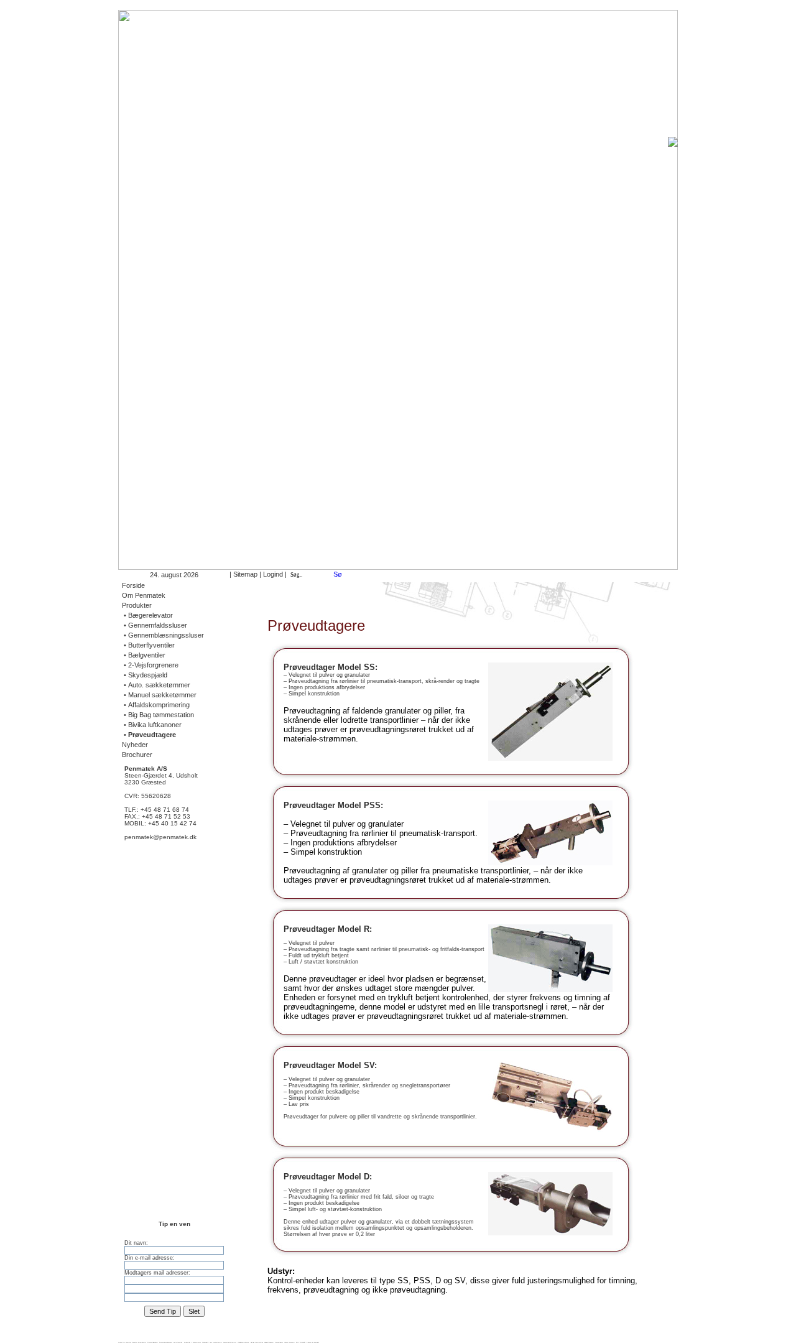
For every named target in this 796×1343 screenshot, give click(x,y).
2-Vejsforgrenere (196, 1342)
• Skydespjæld (144, 675)
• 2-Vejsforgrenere (150, 665)
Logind (273, 574)
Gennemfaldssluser (152, 1342)
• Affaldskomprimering (156, 705)
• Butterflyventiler (148, 645)
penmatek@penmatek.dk (160, 837)
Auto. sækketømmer (216, 1342)
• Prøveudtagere (149, 734)
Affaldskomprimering (243, 1342)
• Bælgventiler (143, 655)
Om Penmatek (143, 595)
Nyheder (135, 744)
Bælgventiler (187, 1342)
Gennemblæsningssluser (165, 1342)
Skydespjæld (205, 1342)
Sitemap (245, 574)
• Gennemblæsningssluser (163, 635)
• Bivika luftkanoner (152, 724)
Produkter (137, 605)
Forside (133, 585)
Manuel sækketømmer (229, 1342)
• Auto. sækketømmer (156, 685)
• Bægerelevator (147, 615)
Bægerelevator (142, 1342)
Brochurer (137, 754)
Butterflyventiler (178, 1342)
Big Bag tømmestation (257, 1342)
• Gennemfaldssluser (154, 625)
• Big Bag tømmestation (158, 714)
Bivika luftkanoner (269, 1342)
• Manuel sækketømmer (159, 695)
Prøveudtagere (279, 1342)
